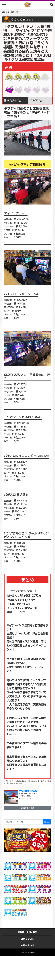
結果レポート (16, 12)
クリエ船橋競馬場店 (28, 790)
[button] (51, 4)
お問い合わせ (27, 945)
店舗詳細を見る (27, 808)
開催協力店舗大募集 (27, 932)
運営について (27, 938)
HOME (6, 12)
